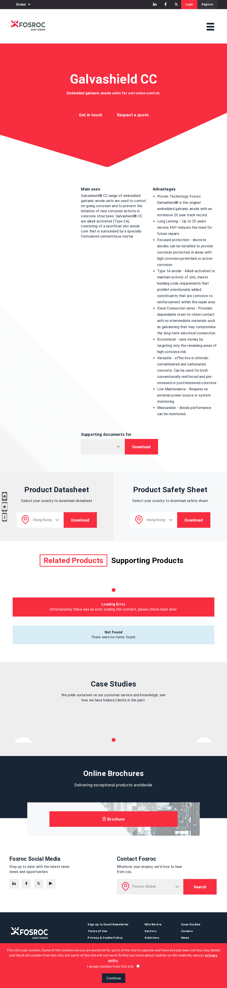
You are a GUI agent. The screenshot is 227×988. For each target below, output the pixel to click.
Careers (187, 931)
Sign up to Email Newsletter (108, 924)
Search (200, 887)
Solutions (152, 937)
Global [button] (21, 4)
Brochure (115, 819)
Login (189, 4)
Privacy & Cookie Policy (105, 937)
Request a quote (133, 115)
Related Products (73, 560)
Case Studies (190, 924)
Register (207, 4)
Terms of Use (97, 931)
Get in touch (90, 115)
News (185, 937)
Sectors (150, 931)
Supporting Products (147, 560)
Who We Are (153, 924)
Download (141, 446)
